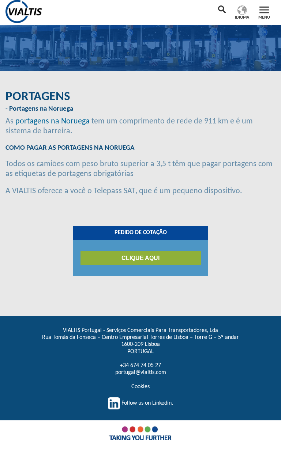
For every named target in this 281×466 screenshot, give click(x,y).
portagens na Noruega (53, 121)
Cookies (140, 387)
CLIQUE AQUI (140, 258)
